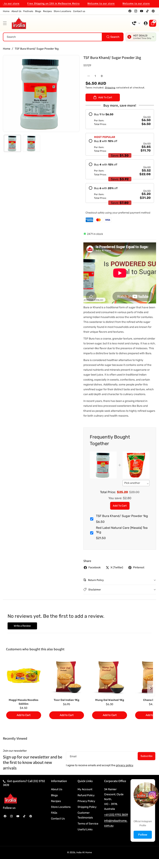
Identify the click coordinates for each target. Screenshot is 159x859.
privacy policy (124, 765)
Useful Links (85, 829)
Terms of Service (88, 823)
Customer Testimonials (85, 815)
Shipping (110, 87)
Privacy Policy (86, 801)
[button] (6, 23)
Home (6, 48)
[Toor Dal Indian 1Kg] (66, 677)
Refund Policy (86, 795)
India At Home (84, 852)
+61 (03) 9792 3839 (116, 814)
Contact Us (58, 818)
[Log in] (146, 23)
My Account (85, 789)
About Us (56, 789)
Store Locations (61, 807)
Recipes (56, 801)
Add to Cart (120, 505)
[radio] (120, 119)
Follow (142, 834)
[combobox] (63, 37)
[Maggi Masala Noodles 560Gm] (23, 677)
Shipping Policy (87, 807)
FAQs (54, 812)
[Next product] (151, 688)
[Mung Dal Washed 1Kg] (109, 677)
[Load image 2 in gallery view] (31, 143)
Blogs (54, 795)
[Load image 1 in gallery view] (12, 143)
